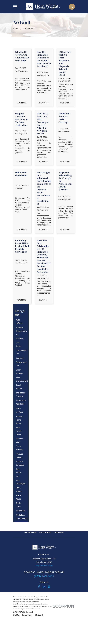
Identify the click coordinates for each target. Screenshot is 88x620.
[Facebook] (39, 586)
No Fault (19, 412)
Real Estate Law (18, 472)
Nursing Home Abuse (19, 419)
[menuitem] (20, 321)
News (18, 408)
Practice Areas (45, 532)
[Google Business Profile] (49, 586)
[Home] (43, 6)
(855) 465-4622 (44, 576)
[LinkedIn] (44, 586)
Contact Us (59, 532)
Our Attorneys (30, 532)
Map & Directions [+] (44, 566)
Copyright (20, 358)
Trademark (20, 511)
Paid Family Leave (18, 430)
